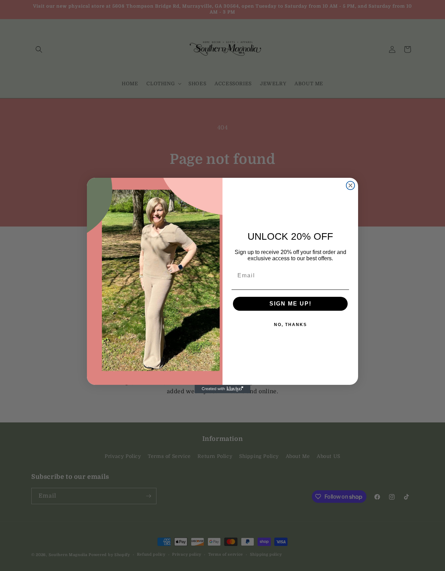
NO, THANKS (290, 324)
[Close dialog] (350, 185)
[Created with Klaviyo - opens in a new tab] (222, 389)
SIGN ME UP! (290, 304)
